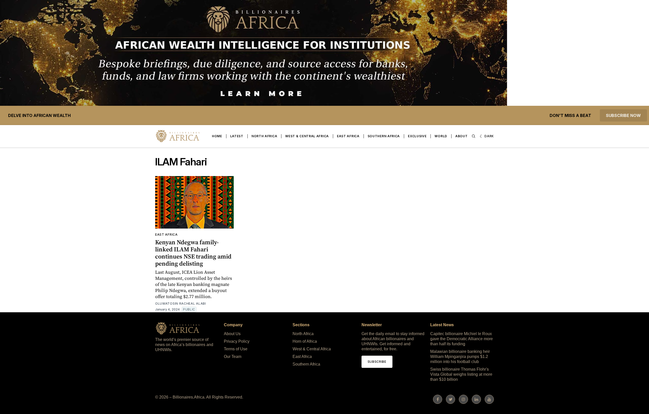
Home (217, 136)
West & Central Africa (307, 136)
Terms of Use (235, 349)
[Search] (474, 136)
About (461, 136)
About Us (232, 334)
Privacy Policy (236, 341)
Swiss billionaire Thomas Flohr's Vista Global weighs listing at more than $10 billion (461, 374)
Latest (236, 136)
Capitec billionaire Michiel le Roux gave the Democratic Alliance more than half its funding (461, 339)
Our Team (232, 356)
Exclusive (417, 136)
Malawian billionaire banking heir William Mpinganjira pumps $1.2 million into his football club (460, 356)
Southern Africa (384, 136)
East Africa (348, 136)
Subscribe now (623, 115)
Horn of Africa (305, 341)
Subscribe (377, 362)
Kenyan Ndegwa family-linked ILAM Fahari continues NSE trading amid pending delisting (193, 253)
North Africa (264, 136)
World (441, 136)
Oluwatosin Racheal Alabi (180, 303)
